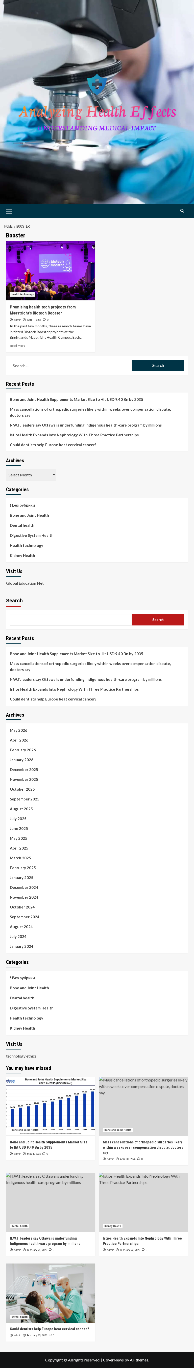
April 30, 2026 (127, 1159)
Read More (17, 345)
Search (14, 600)
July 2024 (18, 936)
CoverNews (113, 1359)
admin (17, 319)
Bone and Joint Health (29, 515)
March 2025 (20, 858)
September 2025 (24, 799)
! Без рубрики (22, 505)
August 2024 (21, 926)
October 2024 (22, 907)
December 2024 (24, 887)
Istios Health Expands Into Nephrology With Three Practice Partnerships (74, 435)
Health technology (22, 294)
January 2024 (21, 946)
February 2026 (23, 750)
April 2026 (19, 740)
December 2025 (24, 769)
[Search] (182, 210)
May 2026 (18, 730)
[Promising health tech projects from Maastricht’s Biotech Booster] (50, 270)
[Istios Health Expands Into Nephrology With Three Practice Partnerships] (143, 1202)
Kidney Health (22, 555)
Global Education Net (25, 583)
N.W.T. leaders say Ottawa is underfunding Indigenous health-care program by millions (86, 425)
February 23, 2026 (130, 1250)
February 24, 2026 (37, 1250)
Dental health (22, 525)
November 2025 (24, 779)
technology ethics (21, 1056)
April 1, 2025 (34, 320)
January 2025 (21, 877)
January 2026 (21, 759)
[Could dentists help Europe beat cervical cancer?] (50, 1293)
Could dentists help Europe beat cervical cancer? (53, 444)
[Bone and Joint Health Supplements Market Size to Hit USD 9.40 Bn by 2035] (50, 1106)
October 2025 (22, 789)
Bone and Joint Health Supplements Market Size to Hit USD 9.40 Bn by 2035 (76, 399)
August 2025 (21, 808)
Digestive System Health (32, 535)
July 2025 (18, 818)
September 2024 (24, 917)
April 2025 (19, 848)
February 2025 (23, 867)
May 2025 (18, 838)
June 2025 (19, 828)
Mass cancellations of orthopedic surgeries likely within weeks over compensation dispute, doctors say (90, 412)
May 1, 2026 (34, 1153)
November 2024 (24, 897)
